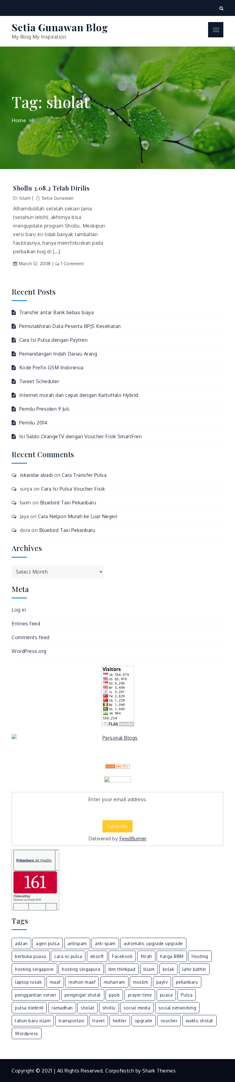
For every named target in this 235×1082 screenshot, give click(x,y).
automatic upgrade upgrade (153, 943)
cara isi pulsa (68, 956)
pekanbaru (187, 982)
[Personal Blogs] (117, 737)
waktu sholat (199, 1020)
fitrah (146, 956)
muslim (140, 982)
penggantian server (35, 994)
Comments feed (31, 637)
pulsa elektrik (29, 1007)
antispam (77, 943)
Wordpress (26, 1033)
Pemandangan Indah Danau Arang (58, 354)
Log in (19, 610)
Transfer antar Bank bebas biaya (56, 312)
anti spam (105, 943)
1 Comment (72, 263)
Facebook (122, 956)
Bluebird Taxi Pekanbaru (68, 503)
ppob (114, 994)
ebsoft (97, 956)
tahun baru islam (32, 1020)
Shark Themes (159, 1071)
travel (98, 1020)
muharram (114, 982)
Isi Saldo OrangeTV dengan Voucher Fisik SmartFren (80, 436)
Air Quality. (34, 860)
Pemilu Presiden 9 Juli (44, 409)
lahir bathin (194, 969)
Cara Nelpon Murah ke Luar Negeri (78, 516)
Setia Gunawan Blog (60, 27)
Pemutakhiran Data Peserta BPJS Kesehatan (70, 326)
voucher (169, 1020)
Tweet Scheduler (39, 381)
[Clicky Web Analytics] (117, 766)
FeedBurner (133, 838)
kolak (168, 969)
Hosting (200, 956)
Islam (25, 198)
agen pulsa (47, 943)
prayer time (140, 994)
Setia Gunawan (57, 198)
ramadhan (62, 1007)
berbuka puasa (30, 956)
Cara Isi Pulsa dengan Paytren (53, 340)
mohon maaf (82, 982)
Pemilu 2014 (33, 423)
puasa (166, 994)
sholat (87, 1007)
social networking (177, 1007)
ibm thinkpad (121, 969)
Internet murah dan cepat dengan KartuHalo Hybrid (78, 395)
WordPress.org (29, 651)
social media (137, 1007)
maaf (55, 982)
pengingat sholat (83, 994)
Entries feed (26, 623)
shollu (109, 1007)
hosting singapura (81, 969)
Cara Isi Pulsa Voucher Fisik (73, 489)
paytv (162, 982)
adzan (21, 943)
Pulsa (187, 994)
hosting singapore (34, 969)
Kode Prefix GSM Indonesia (51, 367)
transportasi (71, 1020)
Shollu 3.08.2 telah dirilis (51, 188)
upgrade (144, 1020)
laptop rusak (28, 982)
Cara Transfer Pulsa (84, 475)
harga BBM (172, 956)
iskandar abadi (36, 475)
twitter (120, 1020)
